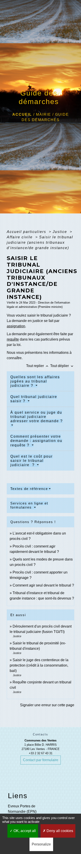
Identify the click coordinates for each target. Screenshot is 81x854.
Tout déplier (62, 366)
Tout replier (37, 366)
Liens (17, 796)
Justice (60, 232)
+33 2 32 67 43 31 (40, 753)
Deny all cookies (59, 831)
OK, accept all (24, 831)
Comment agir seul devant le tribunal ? (43, 585)
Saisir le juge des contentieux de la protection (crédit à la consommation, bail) (39, 665)
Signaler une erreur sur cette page (47, 705)
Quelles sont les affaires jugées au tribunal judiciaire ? (35, 381)
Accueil (22, 114)
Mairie (43, 114)
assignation (16, 326)
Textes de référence (29, 489)
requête (13, 339)
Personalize (41, 844)
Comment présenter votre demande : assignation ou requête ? (36, 441)
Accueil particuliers (27, 232)
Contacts (40, 734)
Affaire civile (20, 237)
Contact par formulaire (40, 760)
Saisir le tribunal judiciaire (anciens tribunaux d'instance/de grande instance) (40, 242)
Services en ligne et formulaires (29, 505)
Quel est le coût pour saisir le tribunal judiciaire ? (31, 460)
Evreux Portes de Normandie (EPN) (22, 808)
